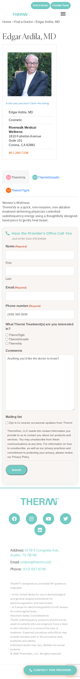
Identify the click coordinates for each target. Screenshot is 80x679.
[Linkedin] (40, 530)
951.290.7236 (19, 153)
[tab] (15, 177)
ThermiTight (16, 335)
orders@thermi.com (35, 562)
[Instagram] (31, 518)
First (9, 262)
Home (6, 22)
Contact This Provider (52, 670)
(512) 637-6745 (34, 569)
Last (8, 278)
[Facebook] (14, 518)
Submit (16, 469)
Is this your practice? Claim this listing (27, 103)
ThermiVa (15, 343)
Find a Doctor (23, 22)
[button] (63, 14)
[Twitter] (65, 518)
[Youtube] (48, 518)
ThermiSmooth (19, 339)
